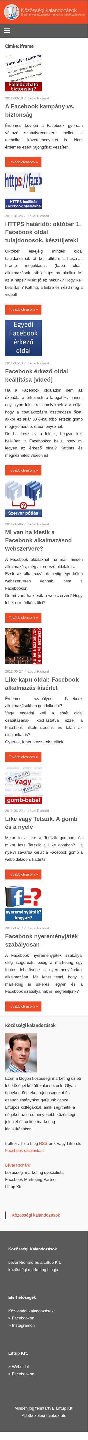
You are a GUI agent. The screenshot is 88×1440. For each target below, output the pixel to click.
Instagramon (23, 1325)
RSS (43, 1143)
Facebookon (23, 1318)
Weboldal (20, 1366)
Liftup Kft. (52, 1262)
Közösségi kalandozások (36, 1215)
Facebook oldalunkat (24, 1150)
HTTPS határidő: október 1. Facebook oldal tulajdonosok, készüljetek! (43, 232)
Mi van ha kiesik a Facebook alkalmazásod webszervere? (38, 540)
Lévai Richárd (38, 98)
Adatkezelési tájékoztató (44, 1415)
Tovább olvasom (22, 162)
